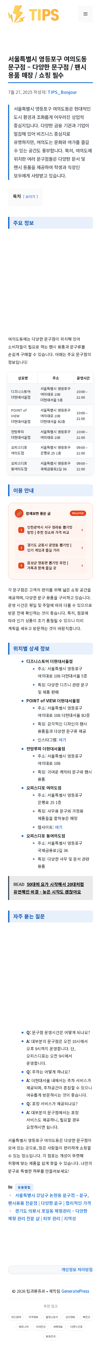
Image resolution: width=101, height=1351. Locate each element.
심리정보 (70, 1317)
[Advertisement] (50, 282)
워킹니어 (23, 1327)
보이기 (30, 196)
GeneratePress (75, 1291)
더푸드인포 (76, 1327)
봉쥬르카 (50, 1336)
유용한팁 (24, 1187)
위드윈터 (16, 1317)
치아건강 (41, 1327)
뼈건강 (86, 1317)
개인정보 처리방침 (77, 1269)
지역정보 (33, 1317)
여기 (62, 740)
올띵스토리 (52, 1317)
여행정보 (58, 1327)
